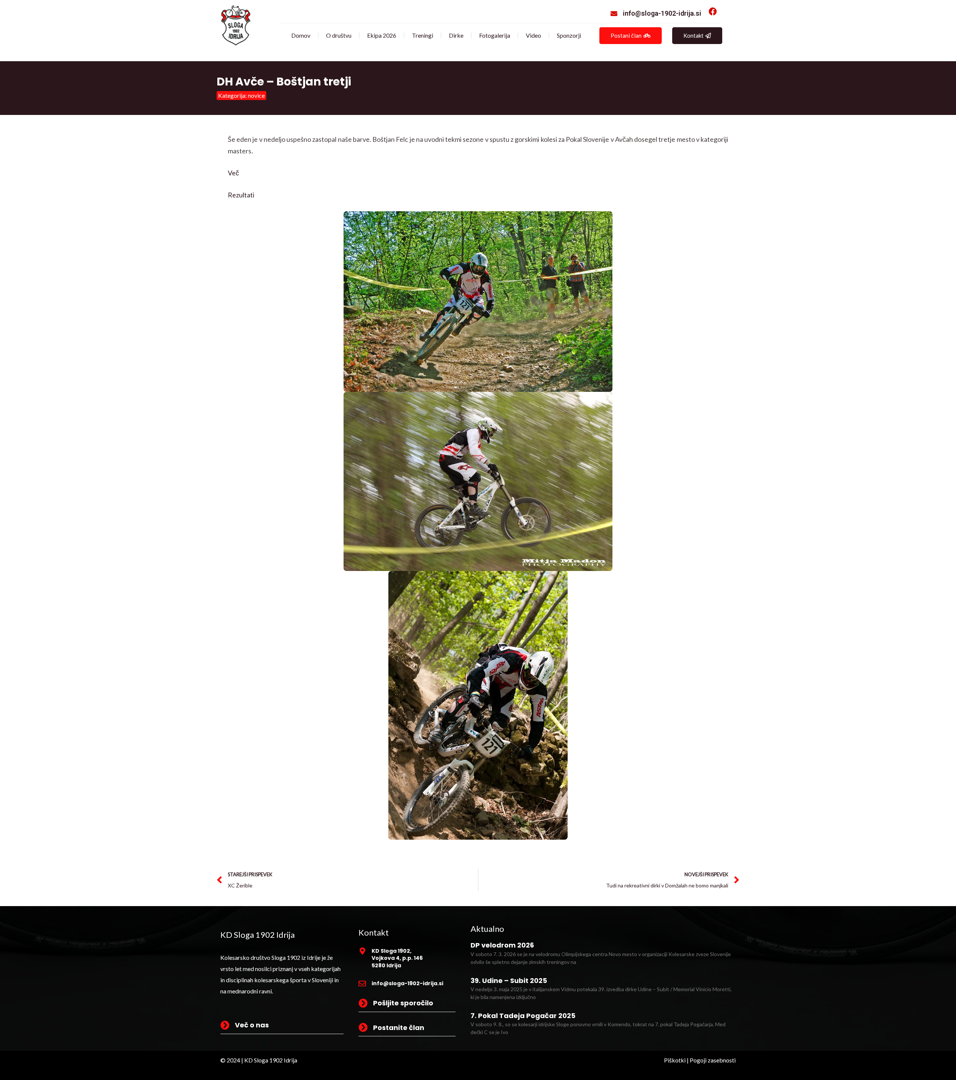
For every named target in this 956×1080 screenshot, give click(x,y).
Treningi (422, 35)
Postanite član (398, 1027)
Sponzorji (569, 35)
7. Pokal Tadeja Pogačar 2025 (523, 1015)
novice (256, 95)
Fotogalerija (494, 35)
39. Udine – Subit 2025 (509, 980)
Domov (300, 35)
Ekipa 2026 (381, 35)
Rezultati (241, 195)
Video (533, 35)
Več (233, 173)
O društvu (338, 35)
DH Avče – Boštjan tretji (284, 82)
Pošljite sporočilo (403, 1003)
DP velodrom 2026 (502, 945)
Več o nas (252, 1025)
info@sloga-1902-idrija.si (662, 13)
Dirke (456, 35)
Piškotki (675, 1060)
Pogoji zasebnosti (713, 1060)
